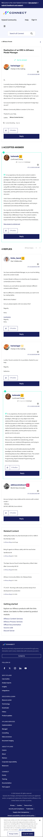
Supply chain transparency (21, 812)
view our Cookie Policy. (25, 830)
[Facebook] (4, 668)
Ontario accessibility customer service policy (21, 816)
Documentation (7, 783)
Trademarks (29, 809)
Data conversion (7, 737)
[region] (21, 827)
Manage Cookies (13, 834)
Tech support (6, 787)
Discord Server (9, 630)
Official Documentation (12, 624)
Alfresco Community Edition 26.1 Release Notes (18, 577)
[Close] (40, 820)
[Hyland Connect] (15, 13)
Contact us (21, 656)
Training (4, 779)
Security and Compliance (16, 809)
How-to (18, 123)
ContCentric (7, 317)
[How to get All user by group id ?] (40, 248)
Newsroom (5, 766)
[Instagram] (15, 668)
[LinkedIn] (20, 668)
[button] (6, 130)
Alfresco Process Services (13, 621)
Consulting (5, 733)
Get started (32, 3)
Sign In (34, 20)
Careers (4, 750)
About (4, 754)
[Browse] (5, 26)
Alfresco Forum (7, 42)
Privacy (12, 805)
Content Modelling (10, 123)
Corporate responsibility (9, 762)
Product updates (7, 716)
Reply (21, 136)
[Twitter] (9, 668)
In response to (23, 162)
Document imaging (8, 741)
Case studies (6, 679)
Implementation (7, 725)
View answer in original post (12, 224)
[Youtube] (25, 668)
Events (4, 775)
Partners (4, 758)
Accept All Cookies (28, 834)
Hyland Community (9, 20)
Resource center (7, 700)
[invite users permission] (36, 248)
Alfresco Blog (8, 542)
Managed (4, 729)
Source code (8, 627)
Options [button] (40, 41)
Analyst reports (6, 683)
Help (26, 20)
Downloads (5, 708)
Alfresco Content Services (16, 117)
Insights (4, 687)
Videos (4, 712)
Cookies (19, 805)
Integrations (5, 691)
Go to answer (22, 60)
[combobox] (21, 33)
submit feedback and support (12, 5)
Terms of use (28, 805)
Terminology (6, 704)
